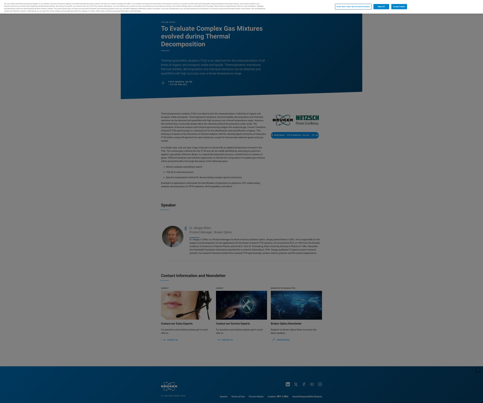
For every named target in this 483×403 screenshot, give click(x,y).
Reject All (381, 7)
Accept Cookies (399, 7)
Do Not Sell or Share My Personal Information (353, 7)
